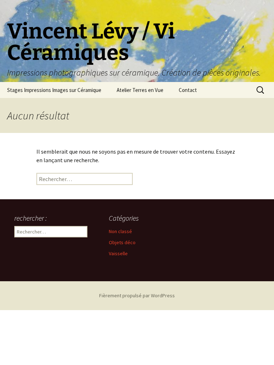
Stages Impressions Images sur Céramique (54, 90)
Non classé (120, 231)
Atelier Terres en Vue (140, 90)
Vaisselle (118, 253)
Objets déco (122, 242)
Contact (188, 90)
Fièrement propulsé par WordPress (137, 295)
